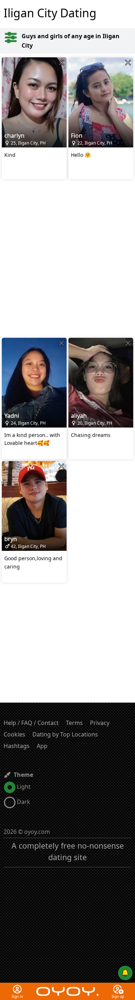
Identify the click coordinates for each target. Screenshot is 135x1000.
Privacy (99, 723)
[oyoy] (67, 987)
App (42, 746)
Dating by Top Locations (65, 734)
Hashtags (17, 746)
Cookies (14, 734)
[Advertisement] (67, 259)
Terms (74, 723)
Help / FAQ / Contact (31, 723)
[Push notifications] (125, 973)
